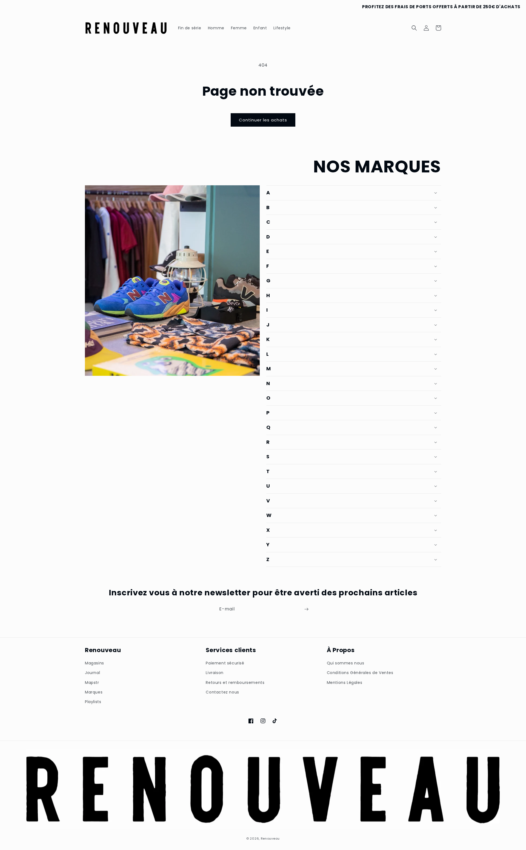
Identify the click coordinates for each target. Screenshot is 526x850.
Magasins (94, 663)
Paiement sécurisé (225, 663)
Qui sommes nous (345, 663)
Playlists (93, 701)
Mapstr (92, 682)
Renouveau (270, 838)
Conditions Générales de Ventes (360, 672)
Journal (92, 672)
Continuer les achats (263, 120)
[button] (414, 28)
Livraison (214, 672)
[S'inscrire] (306, 609)
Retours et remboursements (235, 682)
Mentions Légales (344, 682)
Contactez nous (222, 692)
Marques (93, 692)
